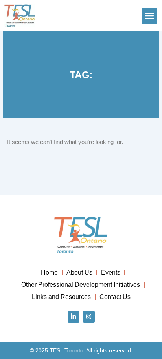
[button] (149, 15)
